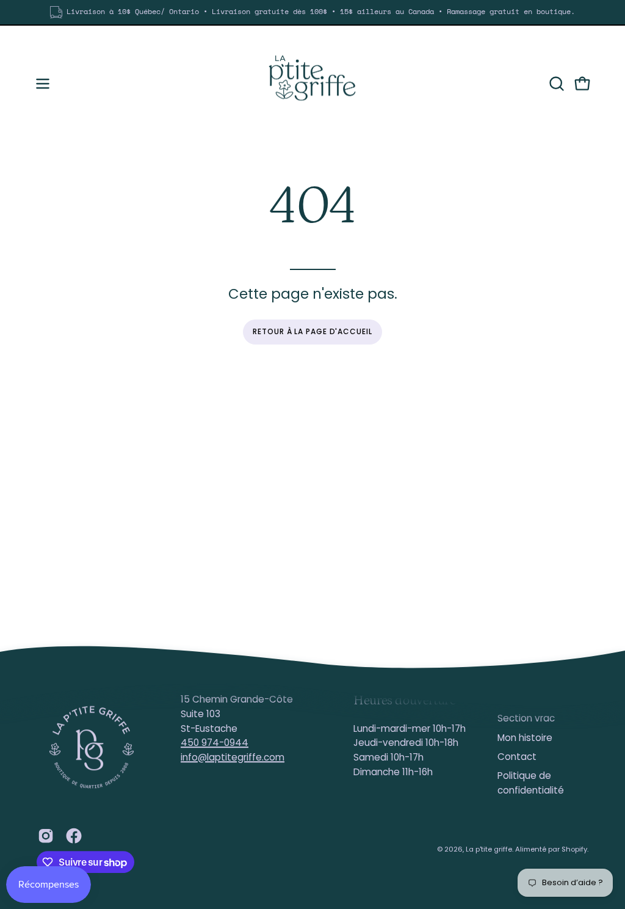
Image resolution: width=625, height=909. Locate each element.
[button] (555, 83)
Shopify (574, 849)
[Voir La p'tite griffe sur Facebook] (74, 836)
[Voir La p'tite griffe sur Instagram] (46, 836)
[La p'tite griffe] (312, 84)
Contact (516, 756)
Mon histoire (524, 737)
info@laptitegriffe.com (232, 757)
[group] (312, 12)
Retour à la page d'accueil (312, 331)
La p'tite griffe (489, 849)
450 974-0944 (214, 742)
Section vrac (526, 718)
